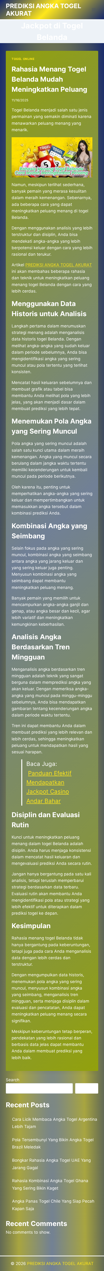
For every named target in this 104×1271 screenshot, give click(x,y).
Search (12, 1079)
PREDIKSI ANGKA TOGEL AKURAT (60, 1263)
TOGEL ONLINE (23, 59)
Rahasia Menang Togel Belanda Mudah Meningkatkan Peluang (49, 79)
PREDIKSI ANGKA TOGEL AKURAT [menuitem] (58, 264)
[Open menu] (93, 9)
